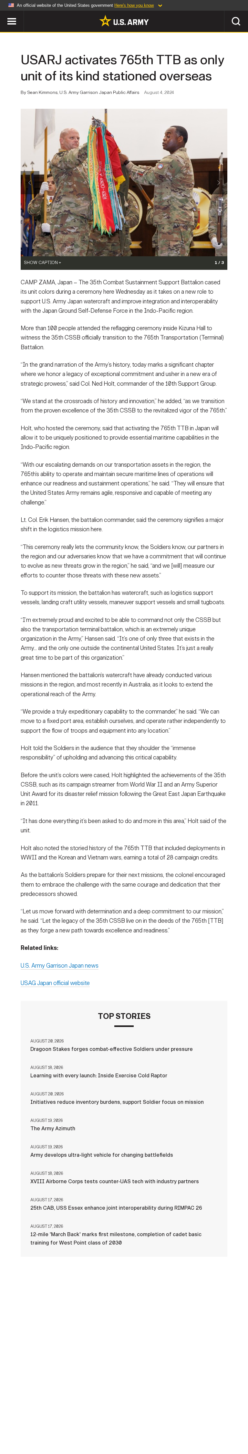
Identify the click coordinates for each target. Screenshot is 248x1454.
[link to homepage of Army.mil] (124, 20)
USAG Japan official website (55, 983)
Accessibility (161, 1421)
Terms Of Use (116, 1421)
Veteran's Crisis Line (124, 1430)
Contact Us (45, 1421)
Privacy (80, 1421)
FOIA (195, 1421)
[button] (3, 14)
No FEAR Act (226, 1421)
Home (14, 1421)
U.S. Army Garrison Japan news (59, 965)
